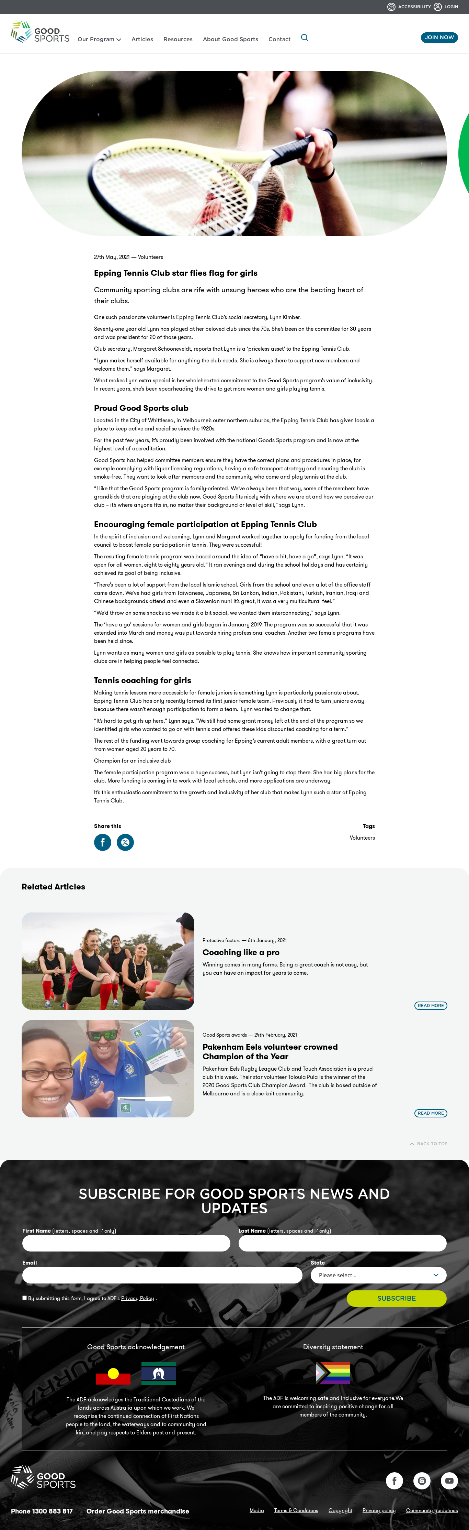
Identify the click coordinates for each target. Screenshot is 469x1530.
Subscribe (396, 1299)
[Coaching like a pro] (108, 961)
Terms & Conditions (296, 1510)
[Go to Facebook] (394, 1480)
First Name (69, 1231)
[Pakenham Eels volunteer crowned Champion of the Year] (108, 1068)
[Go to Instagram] (422, 1480)
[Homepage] (40, 32)
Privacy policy (379, 1510)
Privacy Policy (137, 1298)
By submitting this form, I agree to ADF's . (92, 1298)
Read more (431, 1006)
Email (29, 1263)
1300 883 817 (52, 1511)
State (318, 1263)
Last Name (285, 1231)
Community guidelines (432, 1510)
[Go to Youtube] (449, 1480)
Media (257, 1510)
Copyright (340, 1510)
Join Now (439, 37)
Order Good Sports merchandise (138, 1511)
